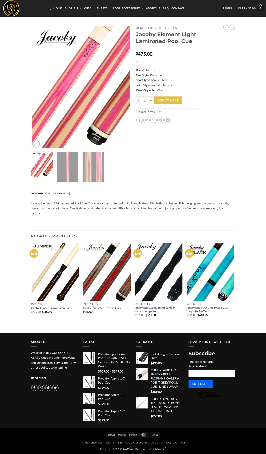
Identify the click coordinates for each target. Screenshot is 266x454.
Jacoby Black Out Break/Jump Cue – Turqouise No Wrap (208, 309)
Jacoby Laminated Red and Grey (102, 307)
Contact (178, 8)
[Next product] (226, 27)
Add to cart (168, 100)
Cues (87, 8)
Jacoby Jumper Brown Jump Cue (50, 307)
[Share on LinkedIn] (167, 120)
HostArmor (158, 448)
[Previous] (37, 86)
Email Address (198, 366)
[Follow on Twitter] (55, 388)
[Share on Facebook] (139, 120)
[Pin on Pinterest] (160, 120)
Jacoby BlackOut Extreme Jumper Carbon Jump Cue (154, 309)
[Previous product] (232, 27)
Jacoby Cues (168, 28)
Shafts (102, 8)
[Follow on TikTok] (48, 388)
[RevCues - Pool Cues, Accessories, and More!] (22, 8)
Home (57, 8)
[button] (227, 8)
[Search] (49, 8)
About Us (153, 8)
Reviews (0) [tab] (61, 193)
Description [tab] (40, 193)
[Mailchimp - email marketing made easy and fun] (209, 397)
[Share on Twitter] (146, 120)
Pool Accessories (126, 8)
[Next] (123, 86)
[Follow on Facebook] (34, 388)
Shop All (72, 8)
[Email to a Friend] (153, 120)
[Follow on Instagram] (41, 388)
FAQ (166, 8)
